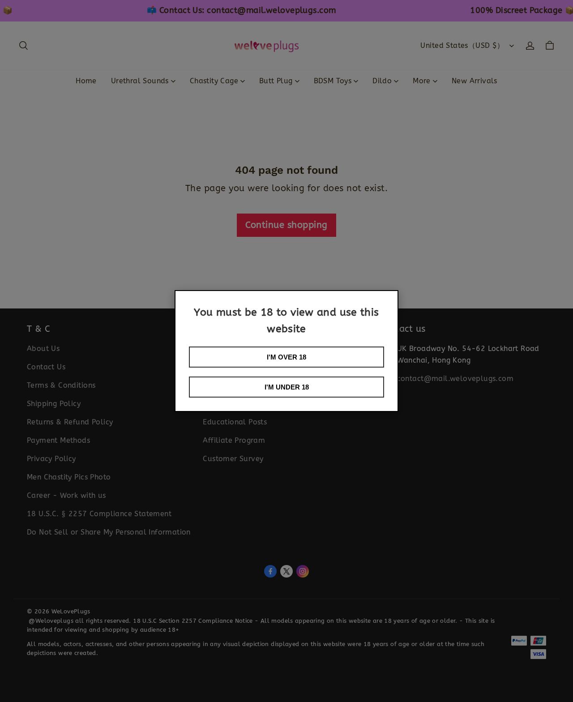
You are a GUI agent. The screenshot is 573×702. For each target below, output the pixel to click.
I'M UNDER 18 (287, 387)
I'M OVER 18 (286, 357)
